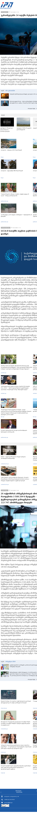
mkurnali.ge (4, 708)
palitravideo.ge (4, 201)
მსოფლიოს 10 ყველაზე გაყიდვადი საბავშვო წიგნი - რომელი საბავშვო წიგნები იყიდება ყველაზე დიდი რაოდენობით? (16, 723)
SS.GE (3, 115)
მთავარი (18, 791)
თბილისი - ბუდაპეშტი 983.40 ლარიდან (12, 170)
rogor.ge (3, 772)
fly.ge (2, 157)
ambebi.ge (3, 372)
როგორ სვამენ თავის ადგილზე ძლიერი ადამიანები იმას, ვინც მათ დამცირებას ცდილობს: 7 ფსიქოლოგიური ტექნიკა (16, 767)
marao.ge (3, 752)
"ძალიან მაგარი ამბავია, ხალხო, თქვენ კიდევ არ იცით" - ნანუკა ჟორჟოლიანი (15, 194)
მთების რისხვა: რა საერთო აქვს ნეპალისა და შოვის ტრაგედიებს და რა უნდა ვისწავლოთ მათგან (16, 702)
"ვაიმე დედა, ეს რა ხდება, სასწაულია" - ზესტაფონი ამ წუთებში (16, 215)
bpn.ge (2, 416)
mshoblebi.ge (4, 728)
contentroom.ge (5, 463)
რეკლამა (19, 792)
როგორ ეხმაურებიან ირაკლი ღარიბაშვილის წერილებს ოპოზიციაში (14, 431)
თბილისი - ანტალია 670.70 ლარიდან (11, 150)
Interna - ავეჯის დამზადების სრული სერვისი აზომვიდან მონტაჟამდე (13, 457)
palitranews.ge (4, 437)
